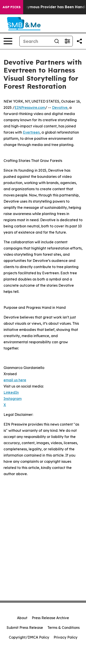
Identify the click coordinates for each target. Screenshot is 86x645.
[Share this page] (79, 41)
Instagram (13, 398)
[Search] (56, 41)
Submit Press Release (25, 627)
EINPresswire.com (30, 107)
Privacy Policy (65, 637)
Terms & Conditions (63, 627)
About (22, 618)
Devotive (59, 107)
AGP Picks (12, 7)
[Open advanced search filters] (67, 41)
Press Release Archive (50, 618)
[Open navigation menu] (8, 41)
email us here (15, 380)
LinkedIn (11, 392)
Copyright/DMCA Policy (29, 637)
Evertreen (31, 132)
